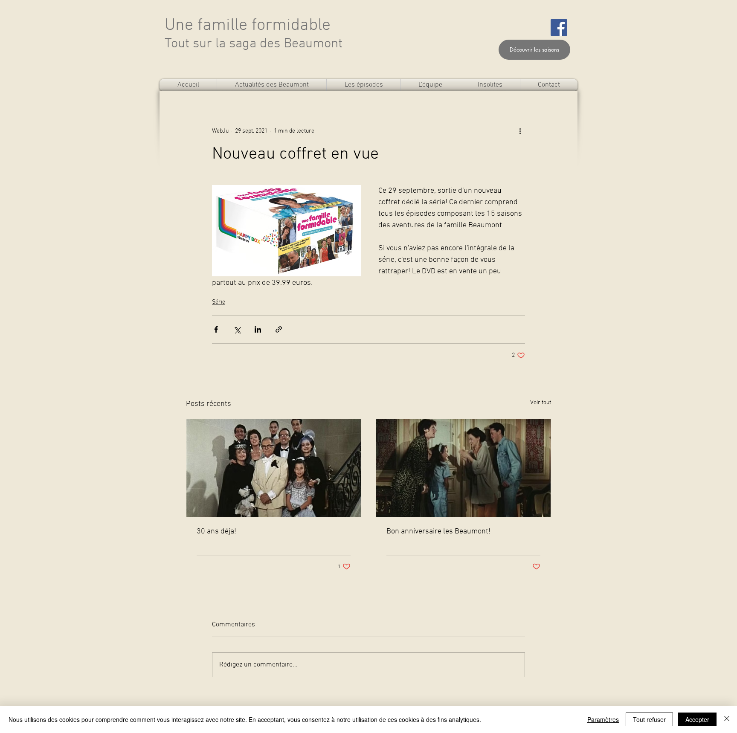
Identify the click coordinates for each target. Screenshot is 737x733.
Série (218, 302)
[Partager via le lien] (279, 329)
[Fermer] (727, 719)
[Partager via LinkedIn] (258, 329)
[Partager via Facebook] (216, 329)
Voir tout (540, 402)
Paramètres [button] (603, 719)
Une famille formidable (248, 25)
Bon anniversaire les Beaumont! (438, 531)
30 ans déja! (216, 531)
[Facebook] (559, 27)
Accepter (697, 719)
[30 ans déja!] (273, 468)
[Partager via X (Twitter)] (237, 329)
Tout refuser (649, 719)
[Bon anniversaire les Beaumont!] (463, 468)
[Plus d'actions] (520, 131)
